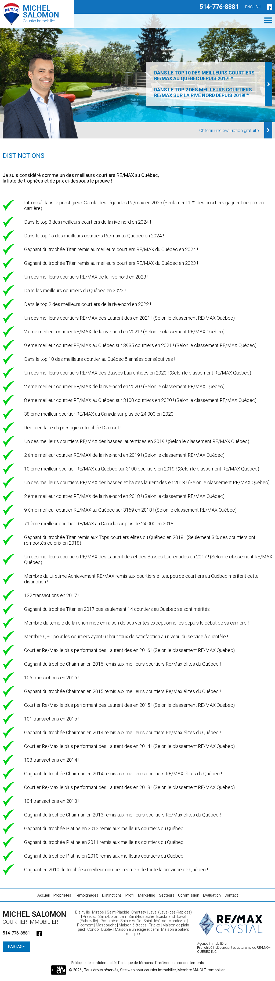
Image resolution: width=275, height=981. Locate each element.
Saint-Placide (118, 912)
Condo (93, 929)
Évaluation (212, 895)
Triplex (154, 925)
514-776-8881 (219, 6)
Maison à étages (133, 925)
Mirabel (98, 912)
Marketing (146, 895)
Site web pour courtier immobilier (148, 970)
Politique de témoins (135, 963)
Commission (188, 895)
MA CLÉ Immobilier (209, 970)
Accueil (43, 895)
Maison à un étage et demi (137, 929)
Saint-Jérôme (154, 921)
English (252, 7)
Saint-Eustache (141, 916)
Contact (231, 895)
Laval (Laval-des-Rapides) (170, 912)
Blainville (82, 912)
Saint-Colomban (112, 916)
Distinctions (112, 895)
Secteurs (166, 895)
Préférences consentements (179, 963)
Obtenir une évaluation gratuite (229, 130)
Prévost (89, 916)
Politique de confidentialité (93, 963)
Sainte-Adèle (130, 921)
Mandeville (177, 921)
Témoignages (86, 895)
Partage (16, 946)
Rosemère (109, 921)
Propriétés (62, 895)
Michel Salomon (34, 917)
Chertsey (138, 912)
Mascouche (106, 925)
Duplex (107, 929)
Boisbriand (165, 916)
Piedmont (85, 925)
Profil (129, 895)
